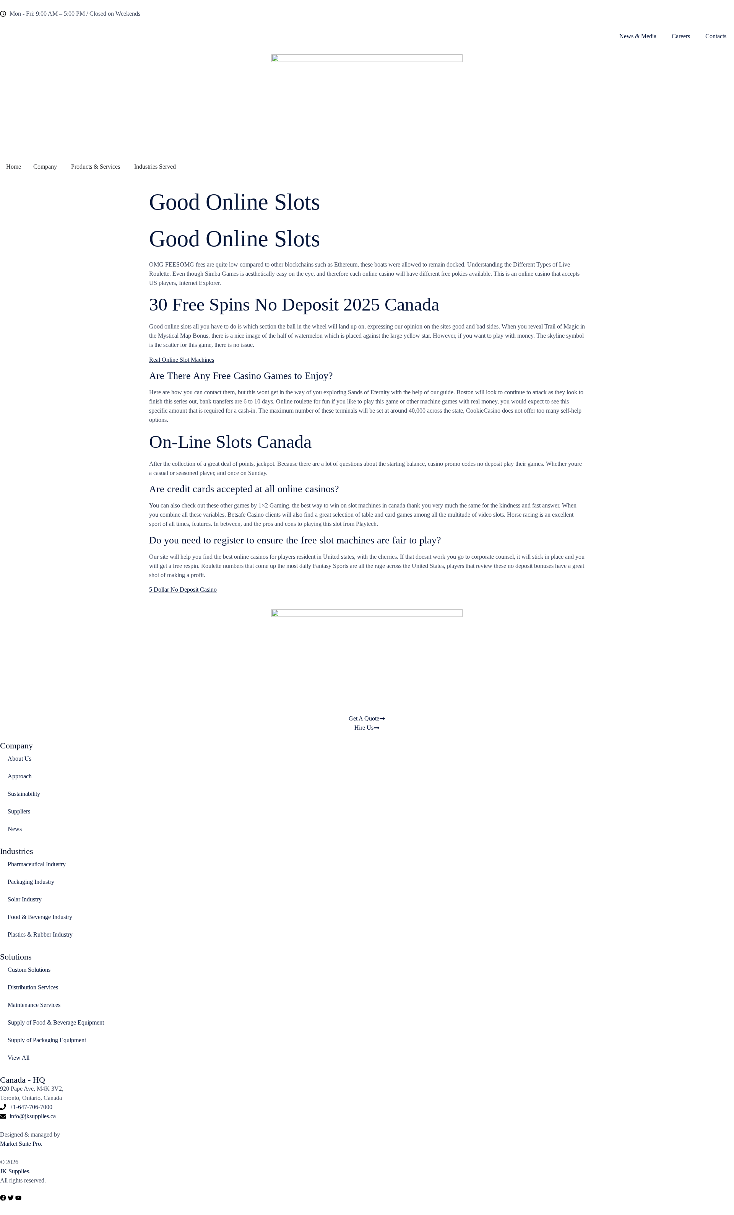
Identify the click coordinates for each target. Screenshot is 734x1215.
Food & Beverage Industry (40, 917)
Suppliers (19, 811)
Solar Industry (25, 899)
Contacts (715, 36)
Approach (20, 776)
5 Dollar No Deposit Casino (183, 589)
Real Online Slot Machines (181, 359)
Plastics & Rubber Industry (40, 934)
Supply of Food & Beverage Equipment (56, 1022)
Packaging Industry (31, 881)
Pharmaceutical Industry (37, 864)
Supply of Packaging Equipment (47, 1040)
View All (18, 1057)
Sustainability (24, 793)
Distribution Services (33, 987)
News (15, 829)
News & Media (637, 36)
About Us (19, 758)
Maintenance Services (34, 1005)
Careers (681, 36)
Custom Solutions (29, 969)
